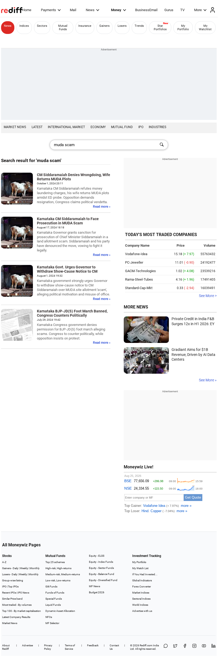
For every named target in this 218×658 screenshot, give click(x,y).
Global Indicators (142, 580)
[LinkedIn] (213, 647)
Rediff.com (146, 645)
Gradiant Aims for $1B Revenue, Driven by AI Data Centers (193, 354)
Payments (48, 10)
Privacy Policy (48, 647)
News (90, 10)
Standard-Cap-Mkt (138, 288)
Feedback (93, 645)
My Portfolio (183, 27)
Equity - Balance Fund (101, 574)
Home (26, 10)
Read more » (101, 206)
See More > (208, 296)
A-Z (4, 562)
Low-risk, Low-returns (57, 580)
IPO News (23, 592)
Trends (139, 26)
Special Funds (53, 598)
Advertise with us (142, 611)
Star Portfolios (160, 27)
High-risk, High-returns (58, 568)
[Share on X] (175, 647)
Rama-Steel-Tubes (139, 279)
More (198, 10)
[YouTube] (204, 647)
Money (116, 10)
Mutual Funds (62, 27)
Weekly (24, 568)
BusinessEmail (146, 10)
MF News (94, 586)
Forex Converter (141, 586)
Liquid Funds (53, 605)
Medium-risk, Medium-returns (62, 574)
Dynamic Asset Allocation (60, 611)
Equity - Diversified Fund (103, 580)
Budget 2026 (96, 592)
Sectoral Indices (141, 598)
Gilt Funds (51, 586)
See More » (208, 380)
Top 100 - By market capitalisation (21, 611)
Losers (122, 26)
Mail (73, 10)
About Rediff (6, 647)
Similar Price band (12, 598)
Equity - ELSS (96, 555)
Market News (15, 127)
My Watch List (140, 568)
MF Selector (52, 623)
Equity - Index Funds (101, 562)
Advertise (27, 645)
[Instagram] (194, 647)
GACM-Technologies (140, 271)
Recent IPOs (9, 592)
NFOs (48, 617)
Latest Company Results (16, 617)
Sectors (42, 26)
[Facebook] (185, 647)
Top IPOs (13, 586)
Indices (24, 26)
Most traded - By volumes (17, 605)
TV (182, 10)
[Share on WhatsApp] (166, 647)
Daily (15, 568)
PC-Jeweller (134, 262)
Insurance (84, 26)
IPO (140, 127)
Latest (37, 127)
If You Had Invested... (144, 574)
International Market (66, 127)
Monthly (35, 568)
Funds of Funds (54, 592)
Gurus (168, 10)
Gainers (104, 26)
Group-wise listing (12, 580)
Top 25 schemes (55, 562)
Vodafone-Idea (136, 254)
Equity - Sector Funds (101, 568)
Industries (157, 127)
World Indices (140, 605)
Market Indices (140, 592)
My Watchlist (205, 27)
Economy (98, 127)
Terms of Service (70, 647)
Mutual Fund (122, 127)
